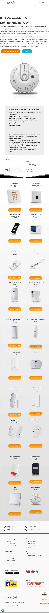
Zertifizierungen (10, 553)
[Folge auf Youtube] (34, 572)
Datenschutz (13, 605)
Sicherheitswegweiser (11, 565)
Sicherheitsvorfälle (10, 558)
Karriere (29, 547)
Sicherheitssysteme (11, 543)
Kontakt (27, 51)
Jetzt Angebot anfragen (11, 51)
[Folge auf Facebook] (27, 572)
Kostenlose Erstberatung (34, 529)
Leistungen (9, 541)
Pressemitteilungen (11, 562)
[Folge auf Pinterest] (29, 572)
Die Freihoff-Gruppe (31, 541)
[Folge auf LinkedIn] (37, 572)
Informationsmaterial (11, 560)
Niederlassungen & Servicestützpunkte (31, 544)
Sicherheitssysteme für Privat (13, 545)
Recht (8, 556)
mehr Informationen (15, 210)
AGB (17, 605)
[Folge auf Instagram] (32, 572)
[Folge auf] (39, 572)
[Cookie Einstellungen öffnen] (2, 611)
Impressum (7, 605)
